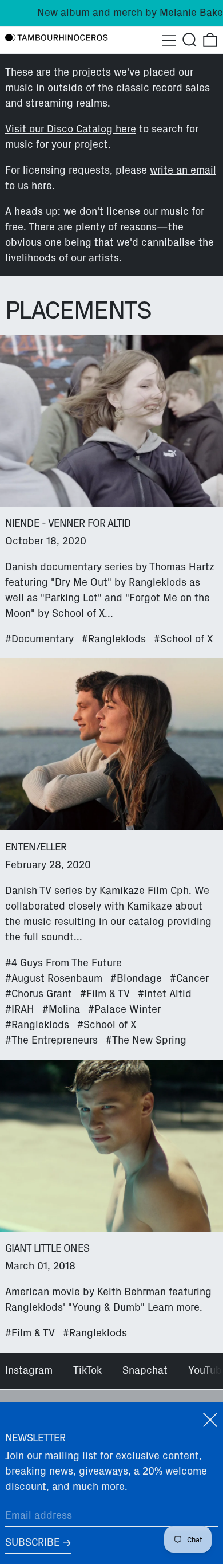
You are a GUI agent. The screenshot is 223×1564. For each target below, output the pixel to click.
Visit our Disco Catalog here (70, 129)
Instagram (29, 1370)
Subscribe (32, 1542)
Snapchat (145, 1370)
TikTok (87, 1370)
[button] (189, 40)
